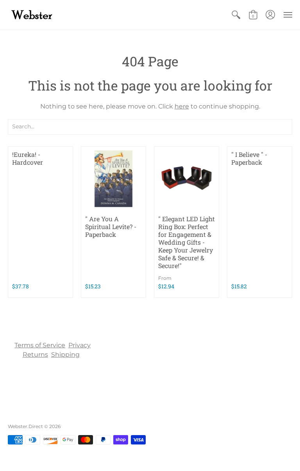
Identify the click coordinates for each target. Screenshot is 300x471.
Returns (35, 354)
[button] (236, 15)
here (182, 106)
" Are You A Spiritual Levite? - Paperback (110, 226)
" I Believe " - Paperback (249, 158)
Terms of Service (39, 345)
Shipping (65, 354)
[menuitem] (236, 15)
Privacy (79, 345)
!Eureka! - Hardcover (27, 158)
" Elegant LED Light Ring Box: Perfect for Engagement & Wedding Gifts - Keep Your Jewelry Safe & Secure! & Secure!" (186, 242)
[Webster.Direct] (56, 15)
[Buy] (113, 179)
